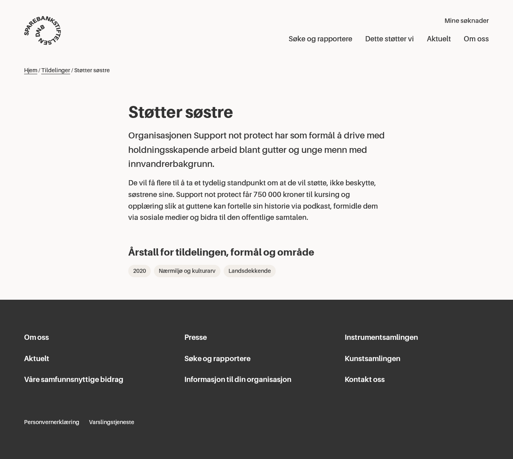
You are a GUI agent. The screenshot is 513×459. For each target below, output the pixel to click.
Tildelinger (55, 70)
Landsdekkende (249, 271)
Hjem (30, 70)
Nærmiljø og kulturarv (187, 271)
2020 (139, 271)
